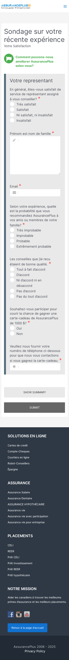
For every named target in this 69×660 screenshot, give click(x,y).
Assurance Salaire (19, 492)
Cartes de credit (18, 445)
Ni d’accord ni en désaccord (29, 283)
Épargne (13, 469)
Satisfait (22, 110)
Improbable (24, 236)
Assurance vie (16, 510)
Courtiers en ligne (18, 457)
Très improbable (28, 230)
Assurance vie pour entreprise (26, 522)
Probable (23, 241)
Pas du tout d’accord (31, 296)
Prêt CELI (13, 557)
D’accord (22, 275)
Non (19, 334)
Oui (19, 328)
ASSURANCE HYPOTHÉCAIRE (26, 504)
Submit (35, 407)
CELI (10, 545)
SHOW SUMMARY (34, 392)
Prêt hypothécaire (19, 575)
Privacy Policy (34, 651)
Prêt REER (14, 569)
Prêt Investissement (20, 563)
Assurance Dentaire (20, 498)
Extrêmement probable (33, 246)
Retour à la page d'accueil (28, 627)
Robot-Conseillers (19, 463)
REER (11, 551)
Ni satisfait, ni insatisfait (34, 115)
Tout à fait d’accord (30, 269)
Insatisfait (23, 120)
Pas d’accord (25, 291)
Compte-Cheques (19, 451)
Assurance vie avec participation (28, 516)
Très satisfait (26, 104)
